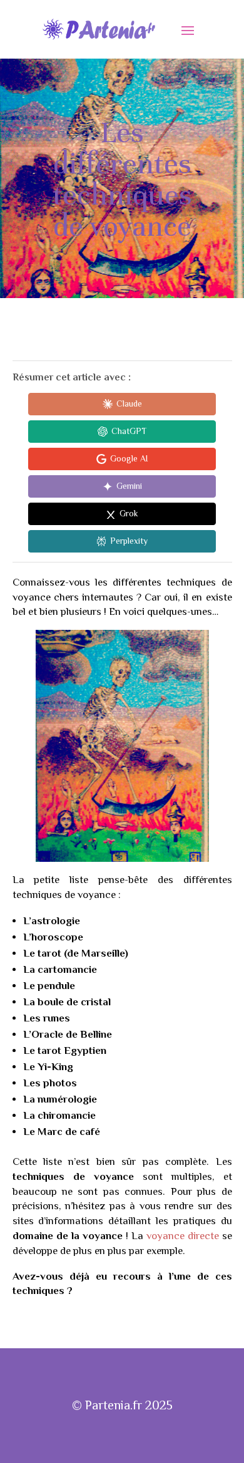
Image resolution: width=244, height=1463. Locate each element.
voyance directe (182, 1236)
